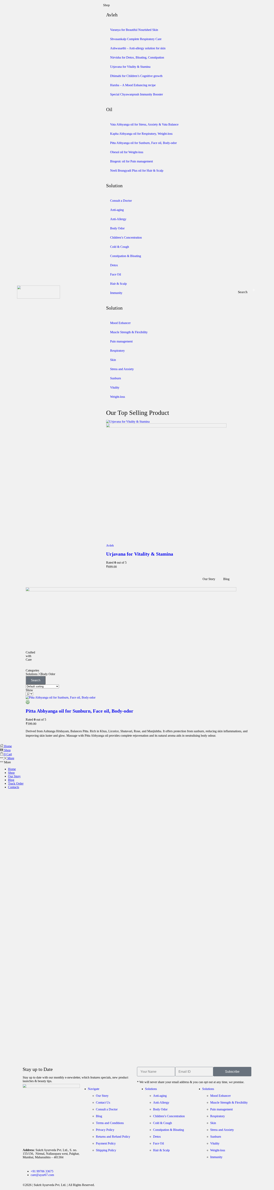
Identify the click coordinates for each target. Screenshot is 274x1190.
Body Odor (117, 228)
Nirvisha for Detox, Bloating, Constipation (137, 57)
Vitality (114, 387)
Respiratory (117, 350)
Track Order (15, 783)
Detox (114, 265)
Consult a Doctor (121, 200)
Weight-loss (117, 396)
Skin (113, 360)
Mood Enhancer (120, 323)
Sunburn (115, 378)
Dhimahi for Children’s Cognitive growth (136, 76)
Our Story (14, 776)
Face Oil (115, 274)
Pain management (121, 341)
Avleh (110, 545)
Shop (11, 772)
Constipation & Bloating (125, 256)
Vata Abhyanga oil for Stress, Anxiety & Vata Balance (144, 124)
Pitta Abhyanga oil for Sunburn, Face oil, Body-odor (143, 143)
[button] (242, 292)
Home (12, 769)
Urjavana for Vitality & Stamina (130, 66)
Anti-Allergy (118, 219)
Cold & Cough (119, 246)
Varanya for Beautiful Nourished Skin (134, 29)
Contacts (13, 787)
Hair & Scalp (118, 283)
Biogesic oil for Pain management (131, 161)
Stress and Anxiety (122, 369)
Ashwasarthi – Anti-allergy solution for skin (137, 48)
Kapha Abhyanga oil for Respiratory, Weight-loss (141, 133)
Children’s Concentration (126, 237)
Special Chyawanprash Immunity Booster (136, 94)
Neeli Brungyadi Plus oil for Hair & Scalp (136, 170)
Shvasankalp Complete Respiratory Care (135, 39)
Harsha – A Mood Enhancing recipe (133, 85)
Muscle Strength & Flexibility (129, 332)
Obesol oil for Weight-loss (126, 152)
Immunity (116, 293)
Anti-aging (117, 210)
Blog (11, 780)
